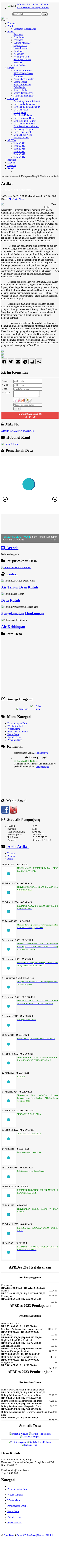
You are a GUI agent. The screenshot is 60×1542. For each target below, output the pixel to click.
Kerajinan (18, 51)
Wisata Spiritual (15, 726)
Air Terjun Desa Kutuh (19, 587)
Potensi (10, 31)
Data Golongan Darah (24, 118)
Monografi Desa (21, 137)
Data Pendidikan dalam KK (27, 104)
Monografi (12, 98)
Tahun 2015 (19, 151)
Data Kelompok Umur (24, 120)
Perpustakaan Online (17, 731)
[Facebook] (4, 362)
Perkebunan (19, 37)
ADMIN (5, 431)
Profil (10, 26)
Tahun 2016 (19, 148)
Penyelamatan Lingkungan (22, 613)
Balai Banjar (20, 87)
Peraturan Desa (14, 740)
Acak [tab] (10, 858)
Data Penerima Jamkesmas (26, 126)
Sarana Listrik (20, 90)
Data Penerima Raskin (24, 123)
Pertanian (18, 34)
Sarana (10, 67)
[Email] (18, 362)
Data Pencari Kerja (23, 134)
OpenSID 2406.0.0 (26, 1535)
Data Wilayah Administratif (27, 101)
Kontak (11, 168)
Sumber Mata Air (22, 42)
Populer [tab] (11, 856)
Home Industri (21, 48)
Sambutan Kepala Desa (25, 28)
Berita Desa (13, 734)
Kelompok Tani (21, 56)
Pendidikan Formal (23, 70)
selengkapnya (42, 759)
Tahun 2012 (19, 154)
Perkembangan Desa (17, 723)
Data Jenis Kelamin (23, 115)
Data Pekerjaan (21, 109)
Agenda (11, 548)
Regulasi (11, 160)
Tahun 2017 (19, 146)
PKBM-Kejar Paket (23, 73)
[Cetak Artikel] (32, 362)
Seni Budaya (20, 65)
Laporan (11, 162)
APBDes (11, 140)
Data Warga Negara (23, 129)
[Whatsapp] (39, 362)
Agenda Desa (14, 737)
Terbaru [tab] (11, 853)
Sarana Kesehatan (22, 84)
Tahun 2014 (19, 157)
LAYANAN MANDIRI (22, 431)
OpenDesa (9, 1535)
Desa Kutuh (10, 600)
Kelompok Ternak (22, 59)
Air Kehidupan (13, 627)
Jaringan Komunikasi (24, 95)
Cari (44, 14)
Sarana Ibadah (20, 81)
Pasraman (18, 76)
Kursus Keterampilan (24, 79)
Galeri (12, 574)
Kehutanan (19, 54)
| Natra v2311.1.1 (44, 1535)
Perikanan (18, 40)
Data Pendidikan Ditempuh (27, 107)
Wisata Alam (18, 199)
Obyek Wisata (20, 45)
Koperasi (18, 62)
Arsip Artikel (17, 847)
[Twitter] (11, 362)
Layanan (11, 165)
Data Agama (20, 112)
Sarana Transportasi (23, 93)
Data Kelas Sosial (22, 132)
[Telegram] (25, 362)
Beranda (11, 23)
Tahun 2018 (19, 143)
